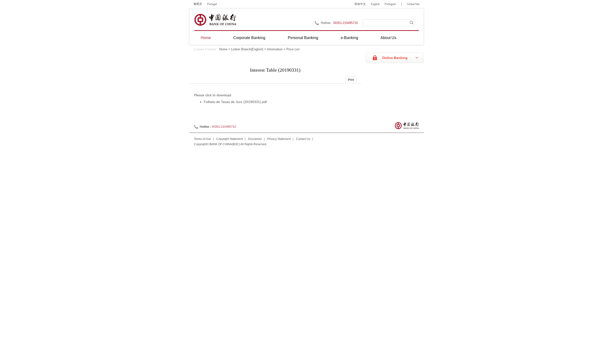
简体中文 (360, 4)
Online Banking (395, 58)
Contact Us (303, 139)
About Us (388, 38)
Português (390, 4)
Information (275, 49)
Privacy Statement (279, 139)
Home (206, 38)
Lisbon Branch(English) (247, 49)
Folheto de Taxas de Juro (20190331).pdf (235, 102)
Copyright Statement (229, 139)
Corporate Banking (249, 38)
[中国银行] (215, 20)
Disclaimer (255, 139)
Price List (293, 49)
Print (351, 79)
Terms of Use (202, 139)
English (375, 4)
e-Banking (349, 38)
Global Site (413, 4)
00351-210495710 (345, 23)
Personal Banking (303, 38)
